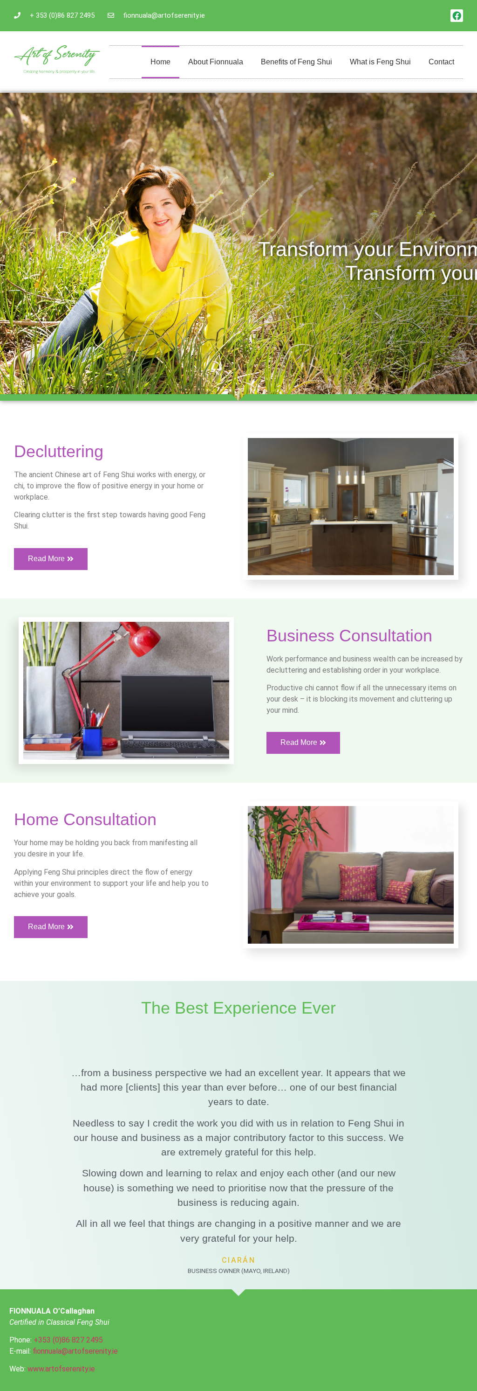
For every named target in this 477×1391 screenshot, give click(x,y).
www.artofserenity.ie (61, 1368)
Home (160, 62)
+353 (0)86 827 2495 (68, 1339)
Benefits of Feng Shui (296, 62)
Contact (441, 62)
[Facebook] (456, 15)
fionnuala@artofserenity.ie (76, 1351)
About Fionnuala (215, 62)
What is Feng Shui (380, 62)
